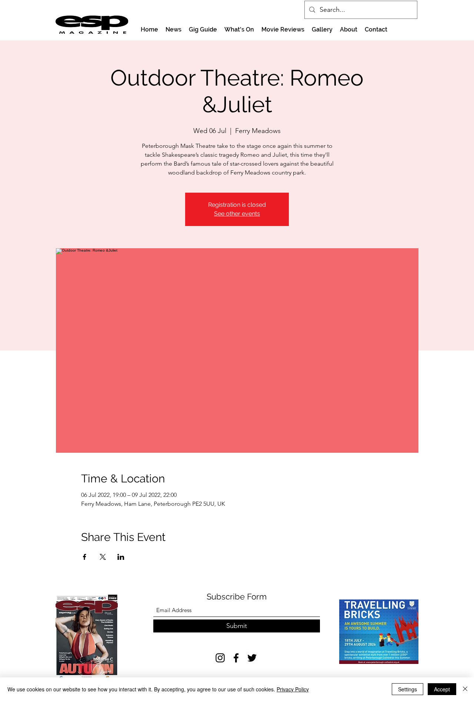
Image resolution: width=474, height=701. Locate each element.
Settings (407, 689)
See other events (237, 213)
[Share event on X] (102, 557)
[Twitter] (252, 658)
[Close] (465, 689)
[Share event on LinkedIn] (120, 557)
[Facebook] (236, 658)
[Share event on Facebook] (84, 557)
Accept (442, 689)
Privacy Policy (293, 689)
